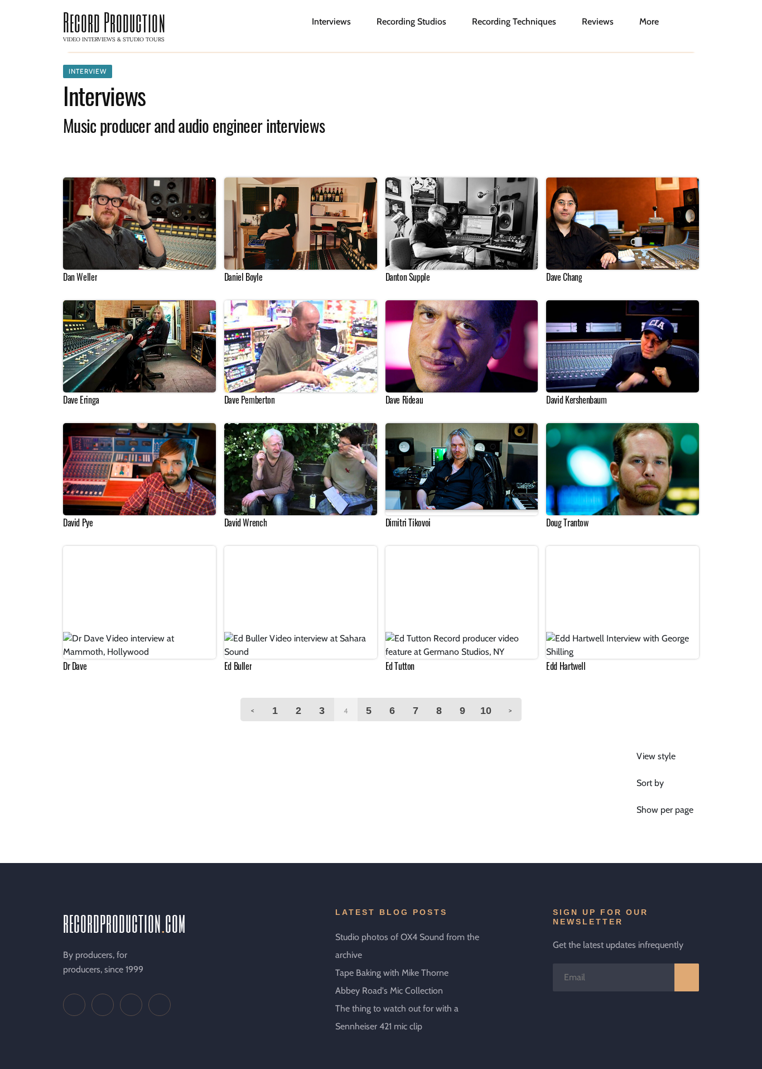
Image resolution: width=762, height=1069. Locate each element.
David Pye (78, 522)
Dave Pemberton (249, 399)
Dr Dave (74, 666)
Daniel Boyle (243, 277)
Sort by (650, 783)
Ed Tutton (400, 666)
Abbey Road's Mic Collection (389, 990)
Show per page (664, 809)
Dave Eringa (81, 399)
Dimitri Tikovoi (408, 522)
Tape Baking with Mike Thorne (391, 972)
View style (656, 756)
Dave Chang (564, 277)
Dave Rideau (404, 399)
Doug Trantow (567, 522)
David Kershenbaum (576, 399)
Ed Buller (238, 666)
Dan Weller (80, 277)
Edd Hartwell (565, 666)
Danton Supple (407, 277)
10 (485, 710)
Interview (88, 71)
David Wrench (245, 522)
